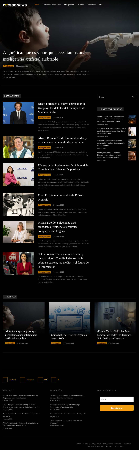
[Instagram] (22, 379)
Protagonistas (44, 117)
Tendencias (8, 66)
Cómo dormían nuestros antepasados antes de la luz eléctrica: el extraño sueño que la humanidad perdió (110, 118)
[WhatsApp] (134, 5)
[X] (53, 379)
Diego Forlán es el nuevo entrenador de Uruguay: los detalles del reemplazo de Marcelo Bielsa (62, 108)
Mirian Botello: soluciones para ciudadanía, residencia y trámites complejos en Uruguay (58, 227)
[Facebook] (5, 379)
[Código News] (15, 4)
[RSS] (40, 379)
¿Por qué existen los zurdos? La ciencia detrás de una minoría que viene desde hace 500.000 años (111, 130)
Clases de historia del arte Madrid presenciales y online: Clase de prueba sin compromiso (111, 142)
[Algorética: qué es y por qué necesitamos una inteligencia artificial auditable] (69, 43)
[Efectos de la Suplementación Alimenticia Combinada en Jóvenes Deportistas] (18, 174)
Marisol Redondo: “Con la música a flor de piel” (68, 414)
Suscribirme (116, 408)
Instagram (30, 380)
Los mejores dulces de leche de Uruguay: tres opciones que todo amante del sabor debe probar (109, 155)
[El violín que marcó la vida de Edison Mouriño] (18, 204)
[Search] (133, 97)
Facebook (12, 380)
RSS (45, 380)
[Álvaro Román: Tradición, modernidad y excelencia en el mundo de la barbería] (18, 147)
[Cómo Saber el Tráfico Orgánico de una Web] (69, 323)
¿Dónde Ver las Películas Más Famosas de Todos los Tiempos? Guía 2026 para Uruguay (114, 335)
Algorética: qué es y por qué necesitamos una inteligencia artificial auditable (21, 335)
